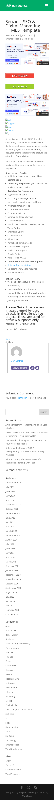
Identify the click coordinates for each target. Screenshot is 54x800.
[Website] (32, 368)
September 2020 (13, 588)
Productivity (11, 705)
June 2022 (10, 517)
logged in (22, 397)
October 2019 (11, 614)
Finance (9, 656)
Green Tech (11, 665)
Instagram (10, 683)
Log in (8, 760)
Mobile (8, 700)
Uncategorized (12, 38)
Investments (11, 687)
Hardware (10, 670)
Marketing (10, 696)
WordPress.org (12, 774)
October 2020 (11, 583)
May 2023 (10, 495)
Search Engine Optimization (18, 709)
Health (8, 674)
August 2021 (11, 539)
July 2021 (9, 544)
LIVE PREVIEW (20, 76)
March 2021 (11, 561)
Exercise (9, 652)
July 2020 (9, 596)
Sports (8, 731)
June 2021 (10, 548)
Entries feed (11, 765)
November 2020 (13, 579)
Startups (9, 736)
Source (8, 339)
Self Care (9, 714)
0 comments (28, 38)
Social (8, 722)
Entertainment (12, 648)
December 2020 (13, 574)
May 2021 (10, 552)
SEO (7, 718)
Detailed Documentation (19, 265)
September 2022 (13, 513)
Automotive (10, 630)
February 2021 (12, 566)
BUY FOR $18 (20, 86)
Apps (7, 626)
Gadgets (9, 661)
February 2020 (12, 610)
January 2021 (11, 570)
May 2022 (10, 522)
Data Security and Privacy (17, 643)
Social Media (11, 727)
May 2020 (10, 601)
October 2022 (11, 509)
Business (9, 639)
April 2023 (10, 500)
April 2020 (10, 605)
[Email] (37, 368)
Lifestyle (9, 692)
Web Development (14, 749)
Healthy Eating (12, 678)
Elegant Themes (26, 792)
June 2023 (10, 491)
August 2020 (11, 592)
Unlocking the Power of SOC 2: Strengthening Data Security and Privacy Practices (24, 451)
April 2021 (10, 557)
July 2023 (9, 487)
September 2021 (13, 535)
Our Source (13, 35)
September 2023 (13, 482)
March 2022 (11, 531)
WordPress (27, 796)
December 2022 (13, 504)
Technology (10, 740)
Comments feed (13, 769)
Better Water (11, 635)
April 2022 (10, 526)
